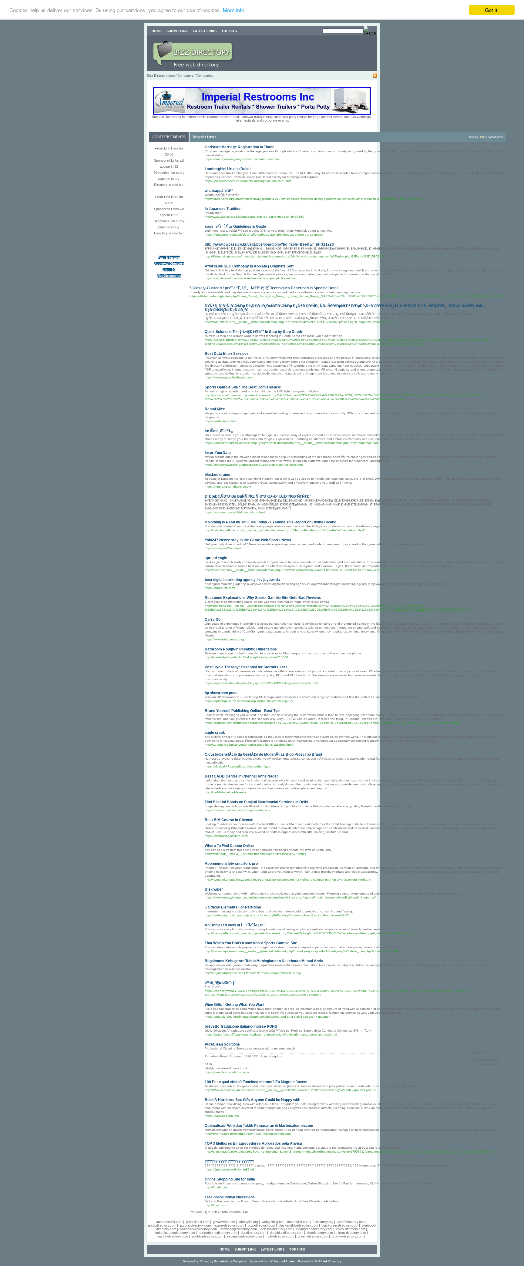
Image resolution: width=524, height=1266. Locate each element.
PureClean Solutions (222, 1044)
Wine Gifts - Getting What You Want (234, 1004)
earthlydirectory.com (173, 1236)
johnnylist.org (248, 1222)
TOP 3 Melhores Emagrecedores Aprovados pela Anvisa (253, 1143)
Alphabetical (495, 137)
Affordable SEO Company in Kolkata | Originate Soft (249, 266)
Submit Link (177, 31)
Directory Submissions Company (223, 1261)
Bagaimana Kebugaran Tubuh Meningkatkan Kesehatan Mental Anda (264, 961)
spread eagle (216, 558)
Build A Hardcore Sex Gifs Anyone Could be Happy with (252, 1100)
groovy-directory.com (347, 1236)
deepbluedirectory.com (286, 1232)
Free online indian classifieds (230, 1197)
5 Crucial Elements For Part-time (233, 907)
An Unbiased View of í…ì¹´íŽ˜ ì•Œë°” (235, 925)
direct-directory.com (351, 1232)
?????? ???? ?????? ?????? (229, 1161)
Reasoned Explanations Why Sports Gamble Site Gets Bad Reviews (263, 598)
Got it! (492, 10)
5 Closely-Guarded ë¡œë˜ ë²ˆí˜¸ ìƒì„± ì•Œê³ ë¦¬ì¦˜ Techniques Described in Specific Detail (264, 288)
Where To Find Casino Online (229, 846)
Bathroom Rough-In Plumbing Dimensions (241, 649)
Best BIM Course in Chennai (229, 820)
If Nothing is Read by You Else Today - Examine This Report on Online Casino (270, 522)
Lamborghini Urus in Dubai (227, 169)
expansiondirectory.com (244, 1236)
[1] (205, 1212)
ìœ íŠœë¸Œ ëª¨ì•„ (219, 431)
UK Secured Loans (281, 1261)
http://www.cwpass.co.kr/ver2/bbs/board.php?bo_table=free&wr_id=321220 (269, 244)
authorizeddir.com (169, 1222)
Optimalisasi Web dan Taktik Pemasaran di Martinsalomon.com (259, 1125)
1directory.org (323, 1222)
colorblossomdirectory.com (175, 1232)
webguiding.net (273, 1222)
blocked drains (217, 474)
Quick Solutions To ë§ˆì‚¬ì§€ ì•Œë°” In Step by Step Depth (253, 332)
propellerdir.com (197, 1222)
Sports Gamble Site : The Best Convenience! (243, 387)
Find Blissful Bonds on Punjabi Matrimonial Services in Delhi (256, 802)
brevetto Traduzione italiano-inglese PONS (241, 1026)
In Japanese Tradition (223, 209)
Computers (185, 75)
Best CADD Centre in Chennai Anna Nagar (241, 776)
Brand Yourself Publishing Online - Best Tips (242, 711)
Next (216, 1212)
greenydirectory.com (313, 1236)
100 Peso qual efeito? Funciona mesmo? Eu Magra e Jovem (256, 1082)
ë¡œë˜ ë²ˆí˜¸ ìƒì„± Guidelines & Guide (235, 226)
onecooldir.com (298, 1222)
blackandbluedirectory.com (298, 1225)
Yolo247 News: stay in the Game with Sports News (248, 540)
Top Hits (229, 31)
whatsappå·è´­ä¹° (219, 191)
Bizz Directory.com (161, 75)
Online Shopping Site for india (230, 1179)
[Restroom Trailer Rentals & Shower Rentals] (262, 114)
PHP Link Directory (328, 1261)
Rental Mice (215, 409)
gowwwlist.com (224, 1222)
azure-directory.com (229, 1225)
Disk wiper (214, 889)
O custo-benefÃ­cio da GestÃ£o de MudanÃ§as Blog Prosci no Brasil (263, 754)
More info (233, 10)
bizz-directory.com (261, 1225)
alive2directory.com (351, 1222)
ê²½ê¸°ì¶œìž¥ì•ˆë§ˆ (220, 983)
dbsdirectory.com (253, 1232)
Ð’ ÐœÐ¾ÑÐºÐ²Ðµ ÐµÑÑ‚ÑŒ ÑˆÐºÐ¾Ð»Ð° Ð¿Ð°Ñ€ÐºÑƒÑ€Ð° (258, 496)
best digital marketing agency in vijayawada (242, 580)
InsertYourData (218, 453)
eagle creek (215, 732)
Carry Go (212, 619)
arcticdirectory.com (162, 1225)
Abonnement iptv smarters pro (231, 863)
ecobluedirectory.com (207, 1236)
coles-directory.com (350, 1229)
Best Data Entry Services (227, 353)
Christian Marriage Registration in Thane (239, 147)
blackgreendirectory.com (340, 1225)
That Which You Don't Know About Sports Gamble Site (251, 943)
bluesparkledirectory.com (198, 1229)
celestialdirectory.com (276, 1229)
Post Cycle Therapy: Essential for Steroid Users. (246, 667)
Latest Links (205, 31)
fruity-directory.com (280, 1236)
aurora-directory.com (195, 1225)
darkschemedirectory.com (218, 1232)
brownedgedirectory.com (238, 1229)
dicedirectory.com (320, 1232)
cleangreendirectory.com (314, 1229)
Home (157, 31)
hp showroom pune (221, 693)
